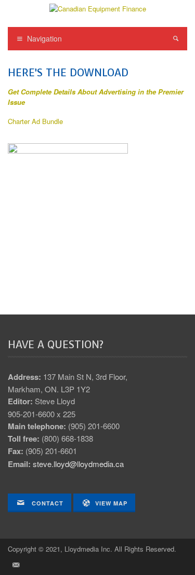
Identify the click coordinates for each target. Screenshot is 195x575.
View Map (111, 503)
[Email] (15, 564)
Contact (46, 503)
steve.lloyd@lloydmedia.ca (78, 463)
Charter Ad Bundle (35, 121)
